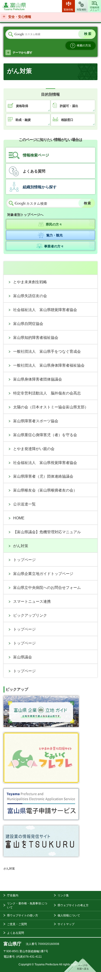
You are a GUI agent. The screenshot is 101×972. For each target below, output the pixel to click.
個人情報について (69, 915)
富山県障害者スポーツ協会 (35, 421)
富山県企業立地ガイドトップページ (43, 574)
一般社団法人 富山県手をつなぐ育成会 (47, 351)
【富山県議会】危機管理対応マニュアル (47, 532)
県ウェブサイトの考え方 (73, 905)
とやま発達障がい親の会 (33, 449)
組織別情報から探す (40, 187)
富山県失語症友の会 (30, 296)
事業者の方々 (54, 246)
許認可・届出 (69, 106)
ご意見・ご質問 (17, 924)
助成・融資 (23, 120)
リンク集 (63, 895)
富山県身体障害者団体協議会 (37, 379)
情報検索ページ (36, 155)
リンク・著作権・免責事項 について (27, 905)
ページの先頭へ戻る (80, 965)
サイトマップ (66, 924)
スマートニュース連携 (32, 601)
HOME (18, 518)
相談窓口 (67, 120)
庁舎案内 (12, 895)
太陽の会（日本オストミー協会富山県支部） (50, 407)
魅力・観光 (54, 235)
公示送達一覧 (24, 504)
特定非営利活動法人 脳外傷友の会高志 (47, 393)
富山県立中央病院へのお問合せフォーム (47, 588)
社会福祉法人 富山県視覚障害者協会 (45, 463)
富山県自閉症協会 (28, 324)
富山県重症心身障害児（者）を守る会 (45, 435)
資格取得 (22, 106)
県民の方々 (54, 224)
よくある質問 (34, 171)
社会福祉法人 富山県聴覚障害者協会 (45, 310)
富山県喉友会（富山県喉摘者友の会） (45, 490)
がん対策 (20, 546)
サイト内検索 (10, 34)
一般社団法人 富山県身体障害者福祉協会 (49, 365)
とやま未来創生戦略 (30, 282)
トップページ (24, 560)
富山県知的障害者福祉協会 (35, 338)
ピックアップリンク (30, 615)
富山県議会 (22, 657)
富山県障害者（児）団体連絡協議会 (43, 476)
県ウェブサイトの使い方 (22, 915)
